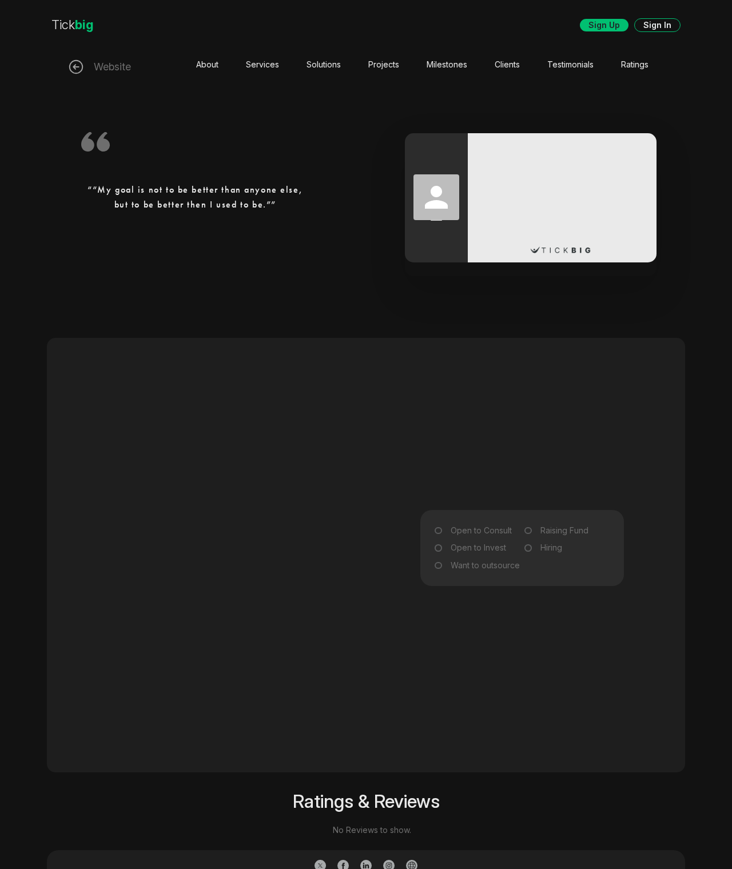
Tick (72, 24)
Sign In (657, 25)
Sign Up (604, 25)
